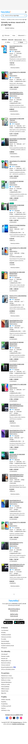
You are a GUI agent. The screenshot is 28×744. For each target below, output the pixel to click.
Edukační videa (4, 691)
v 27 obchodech (13, 561)
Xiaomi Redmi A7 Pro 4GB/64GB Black (17, 73)
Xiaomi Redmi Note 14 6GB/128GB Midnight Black (16, 405)
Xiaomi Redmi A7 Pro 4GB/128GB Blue (17, 248)
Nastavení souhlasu (6, 663)
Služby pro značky (5, 684)
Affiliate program (5, 689)
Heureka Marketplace (6, 682)
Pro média (3, 639)
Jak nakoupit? (4, 654)
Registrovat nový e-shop (7, 678)
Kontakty (3, 632)
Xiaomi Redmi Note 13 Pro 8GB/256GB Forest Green (16, 321)
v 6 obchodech (12, 222)
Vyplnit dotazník (14, 616)
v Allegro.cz (12, 64)
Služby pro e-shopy (5, 680)
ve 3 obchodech (13, 290)
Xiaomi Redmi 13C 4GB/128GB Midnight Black (17, 273)
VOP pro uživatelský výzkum (8, 669)
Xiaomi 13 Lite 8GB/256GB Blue (17, 225)
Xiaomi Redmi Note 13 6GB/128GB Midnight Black (16, 501)
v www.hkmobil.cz (13, 111)
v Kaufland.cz (12, 423)
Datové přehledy (5, 687)
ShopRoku (3, 702)
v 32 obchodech (13, 471)
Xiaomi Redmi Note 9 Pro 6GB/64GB (14, 57)
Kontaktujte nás (14, 611)
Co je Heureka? (4, 630)
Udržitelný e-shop (5, 710)
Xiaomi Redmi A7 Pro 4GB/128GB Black (17, 385)
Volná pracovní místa (6, 637)
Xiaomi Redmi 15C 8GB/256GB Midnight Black (17, 455)
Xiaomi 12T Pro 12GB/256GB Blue (17, 296)
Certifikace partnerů (6, 706)
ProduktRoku (4, 704)
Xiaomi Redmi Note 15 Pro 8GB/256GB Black (16, 543)
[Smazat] (24, 15)
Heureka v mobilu (5, 656)
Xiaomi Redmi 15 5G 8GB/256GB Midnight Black (17, 139)
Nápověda (3, 693)
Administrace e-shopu (6, 676)
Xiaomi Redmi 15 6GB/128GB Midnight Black (16, 365)
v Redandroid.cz (13, 153)
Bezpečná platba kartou (7, 667)
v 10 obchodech (13, 135)
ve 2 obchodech (13, 200)
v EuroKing (12, 264)
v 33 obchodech (13, 89)
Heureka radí (4, 658)
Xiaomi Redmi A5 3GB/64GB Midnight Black (16, 343)
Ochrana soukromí (5, 665)
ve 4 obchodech (13, 401)
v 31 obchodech (13, 178)
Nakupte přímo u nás (6, 661)
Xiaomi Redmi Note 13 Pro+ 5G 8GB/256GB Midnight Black (17, 431)
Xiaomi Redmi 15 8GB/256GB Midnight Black (16, 206)
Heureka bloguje (5, 641)
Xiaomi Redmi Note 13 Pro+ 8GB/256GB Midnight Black (16, 475)
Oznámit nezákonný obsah (7, 645)
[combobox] (14, 15)
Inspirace (3, 708)
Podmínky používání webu (18, 724)
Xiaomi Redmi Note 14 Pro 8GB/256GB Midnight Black (16, 93)
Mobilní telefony (13, 49)
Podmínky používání (6, 635)
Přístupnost (4, 648)
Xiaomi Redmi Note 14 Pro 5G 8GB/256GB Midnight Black (17, 565)
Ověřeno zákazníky (5, 699)
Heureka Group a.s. (17, 722)
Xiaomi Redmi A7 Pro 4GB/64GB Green (17, 523)
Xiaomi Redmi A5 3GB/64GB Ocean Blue (16, 182)
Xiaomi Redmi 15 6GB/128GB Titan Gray (16, 119)
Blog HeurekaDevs (5, 643)
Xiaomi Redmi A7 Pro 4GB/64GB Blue (17, 162)
